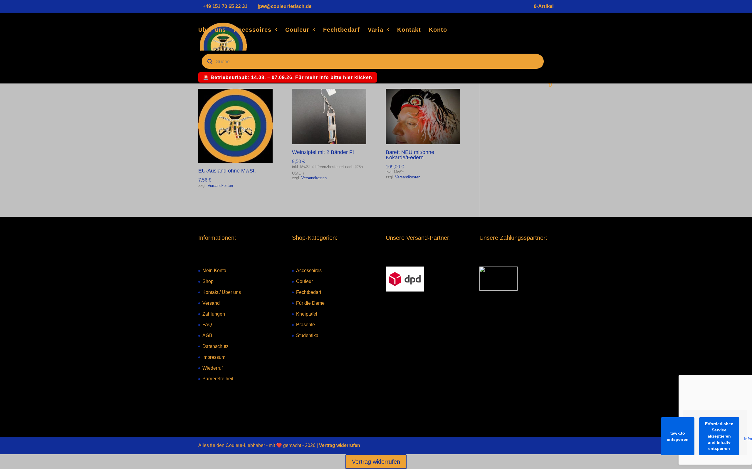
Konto (438, 30)
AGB (207, 335)
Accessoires (252, 30)
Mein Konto (214, 270)
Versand (211, 303)
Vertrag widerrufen (339, 445)
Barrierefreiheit (217, 378)
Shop (208, 281)
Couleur (297, 30)
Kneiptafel (306, 313)
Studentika (307, 335)
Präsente (305, 324)
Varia (375, 30)
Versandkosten (220, 186)
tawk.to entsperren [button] (678, 436)
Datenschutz (215, 346)
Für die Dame (310, 303)
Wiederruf (212, 368)
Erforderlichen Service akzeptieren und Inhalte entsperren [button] (719, 436)
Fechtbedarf (341, 30)
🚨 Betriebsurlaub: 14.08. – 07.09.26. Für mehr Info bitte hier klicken (287, 77)
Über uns (212, 30)
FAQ (207, 324)
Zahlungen (213, 313)
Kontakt (409, 30)
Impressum (213, 357)
